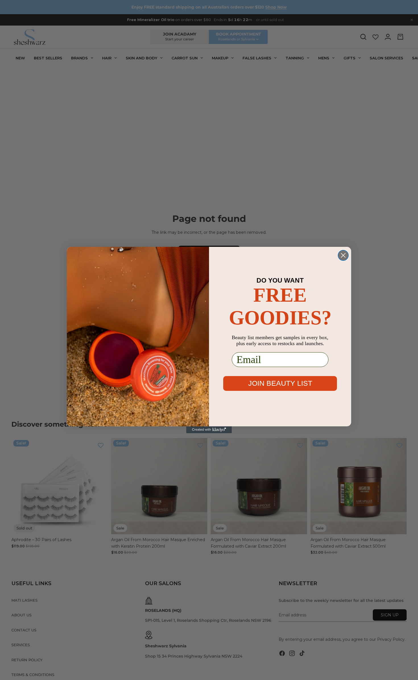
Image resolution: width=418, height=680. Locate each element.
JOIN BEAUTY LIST (280, 383)
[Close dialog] (343, 255)
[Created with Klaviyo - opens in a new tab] (209, 429)
